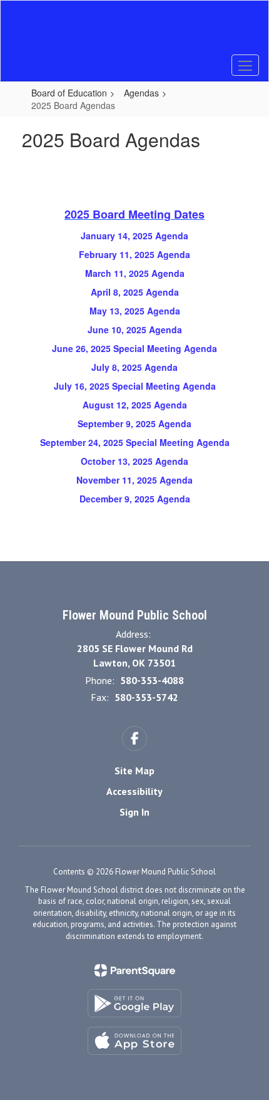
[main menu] (245, 65)
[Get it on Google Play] (134, 1003)
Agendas (141, 92)
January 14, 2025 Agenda (134, 235)
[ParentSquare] (134, 970)
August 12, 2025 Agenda (135, 404)
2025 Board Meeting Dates (134, 214)
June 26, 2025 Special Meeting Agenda (134, 348)
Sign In (134, 812)
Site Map (134, 770)
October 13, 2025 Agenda (134, 461)
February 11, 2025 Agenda (134, 254)
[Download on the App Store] (134, 1041)
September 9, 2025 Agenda (134, 423)
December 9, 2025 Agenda (134, 498)
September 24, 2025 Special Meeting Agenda (135, 442)
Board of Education (69, 92)
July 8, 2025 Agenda (134, 367)
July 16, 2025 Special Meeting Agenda (135, 386)
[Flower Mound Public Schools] (135, 31)
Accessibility (134, 791)
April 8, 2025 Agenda (135, 292)
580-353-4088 (152, 680)
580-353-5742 (146, 697)
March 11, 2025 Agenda (135, 273)
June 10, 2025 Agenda (135, 329)
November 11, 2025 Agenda (134, 480)
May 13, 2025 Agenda (134, 310)
